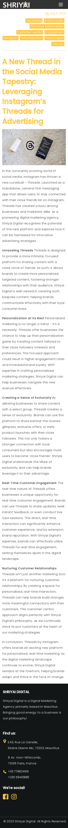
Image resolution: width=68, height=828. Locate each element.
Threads (58, 44)
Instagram (10, 38)
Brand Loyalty (54, 20)
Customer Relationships (47, 26)
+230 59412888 (18, 777)
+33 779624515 (18, 771)
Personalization (31, 38)
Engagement (54, 32)
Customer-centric (29, 32)
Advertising (34, 20)
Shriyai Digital (54, 38)
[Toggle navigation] (61, 4)
